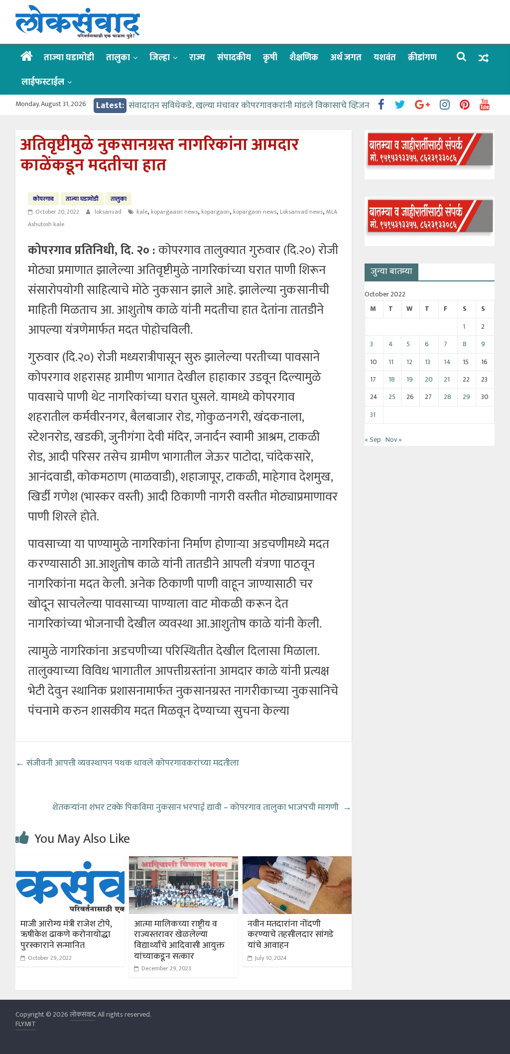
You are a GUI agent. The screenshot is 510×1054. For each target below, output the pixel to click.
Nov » (393, 439)
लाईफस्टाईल (42, 82)
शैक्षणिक (303, 57)
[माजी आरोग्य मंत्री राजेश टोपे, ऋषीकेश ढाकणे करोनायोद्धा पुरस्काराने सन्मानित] (70, 862)
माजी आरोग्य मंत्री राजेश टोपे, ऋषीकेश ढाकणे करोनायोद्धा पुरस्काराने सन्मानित (66, 935)
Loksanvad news (301, 212)
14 (447, 362)
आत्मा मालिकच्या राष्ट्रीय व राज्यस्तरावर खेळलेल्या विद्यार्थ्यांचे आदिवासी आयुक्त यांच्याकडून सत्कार (179, 940)
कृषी (270, 57)
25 (391, 396)
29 (466, 396)
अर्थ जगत (346, 57)
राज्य (197, 57)
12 (409, 362)
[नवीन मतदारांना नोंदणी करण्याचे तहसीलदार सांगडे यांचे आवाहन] (297, 862)
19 (409, 379)
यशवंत (385, 57)
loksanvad (109, 212)
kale (141, 212)
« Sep (373, 439)
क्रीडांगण (422, 57)
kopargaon (215, 212)
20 (429, 379)
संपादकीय (234, 57)
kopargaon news (254, 212)
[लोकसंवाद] (26, 57)
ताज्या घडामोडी (69, 57)
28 (447, 396)
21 (447, 379)
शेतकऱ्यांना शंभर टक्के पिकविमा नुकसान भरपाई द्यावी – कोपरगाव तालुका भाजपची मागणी (202, 807)
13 (427, 362)
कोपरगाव (43, 199)
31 (373, 414)
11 (390, 362)
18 (391, 379)
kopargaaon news (174, 212)
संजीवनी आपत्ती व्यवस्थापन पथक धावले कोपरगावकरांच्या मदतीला (127, 763)
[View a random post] (484, 58)
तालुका (118, 57)
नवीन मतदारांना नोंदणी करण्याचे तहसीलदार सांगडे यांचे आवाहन (291, 935)
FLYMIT (25, 1024)
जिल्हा (159, 57)
